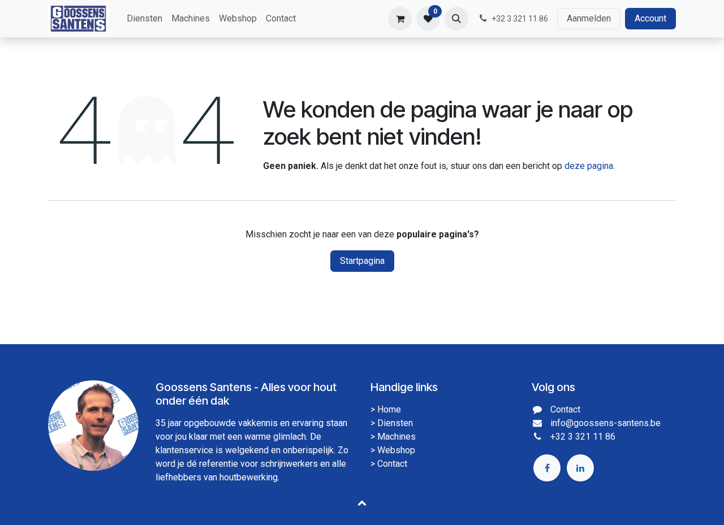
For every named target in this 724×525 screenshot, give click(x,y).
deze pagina (588, 165)
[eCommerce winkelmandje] (400, 19)
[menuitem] (144, 18)
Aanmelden (589, 18)
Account (650, 18)
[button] (456, 19)
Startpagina (362, 260)
